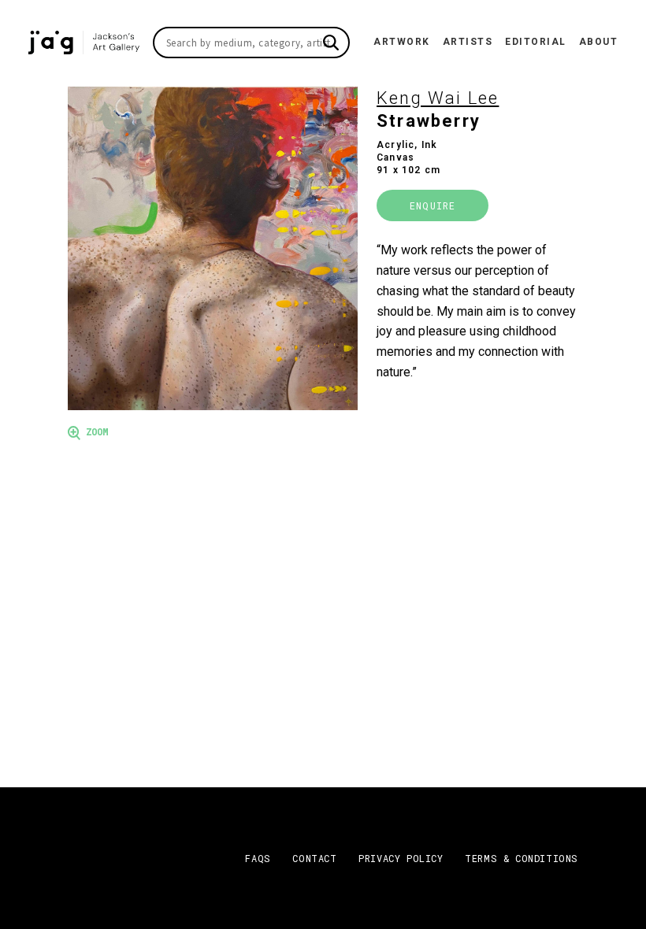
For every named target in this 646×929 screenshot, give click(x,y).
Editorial (535, 41)
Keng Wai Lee (438, 98)
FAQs (257, 858)
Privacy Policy (400, 858)
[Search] (331, 42)
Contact (314, 858)
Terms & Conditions (521, 858)
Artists (468, 41)
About (598, 41)
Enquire (432, 205)
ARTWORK (401, 41)
